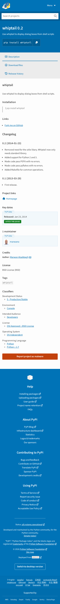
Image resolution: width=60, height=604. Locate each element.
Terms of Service (29, 493)
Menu (49, 5)
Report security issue (30, 496)
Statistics (30, 434)
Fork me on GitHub (14, 125)
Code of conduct (29, 500)
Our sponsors (30, 442)
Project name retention (28, 405)
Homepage (11, 198)
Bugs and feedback (30, 460)
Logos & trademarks (30, 438)
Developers (12, 317)
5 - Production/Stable (17, 299)
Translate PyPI (29, 467)
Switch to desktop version (30, 566)
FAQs (30, 409)
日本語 (38, 580)
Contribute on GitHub (28, 463)
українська (11, 582)
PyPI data (8, 212)
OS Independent (15, 335)
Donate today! (30, 535)
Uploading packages (29, 397)
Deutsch (31, 582)
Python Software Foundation (41, 543)
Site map (30, 552)
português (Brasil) (50, 580)
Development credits (29, 475)
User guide (29, 401)
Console (11, 308)
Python (10, 343)
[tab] (30, 57)
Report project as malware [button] (30, 356)
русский (19, 585)
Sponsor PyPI (30, 471)
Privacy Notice (29, 504)
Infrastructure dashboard (29, 430)
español (20, 580)
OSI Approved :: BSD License (20, 326)
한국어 (46, 585)
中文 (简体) (41, 582)
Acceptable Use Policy (29, 508)
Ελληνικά (22, 582)
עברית (27, 585)
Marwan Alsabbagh (19, 257)
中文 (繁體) (53, 582)
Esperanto (37, 585)
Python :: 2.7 (13, 347)
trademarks (18, 543)
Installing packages (28, 394)
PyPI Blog (29, 427)
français (29, 580)
